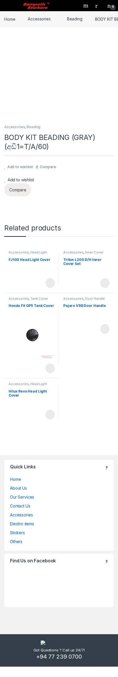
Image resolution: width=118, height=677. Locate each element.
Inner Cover (94, 252)
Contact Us (20, 505)
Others (16, 541)
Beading (74, 18)
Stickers (17, 532)
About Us (18, 488)
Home (9, 18)
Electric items (22, 523)
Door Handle (95, 299)
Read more (50, 283)
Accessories (39, 18)
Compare (48, 166)
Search (86, 5)
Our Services (22, 497)
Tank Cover (39, 299)
